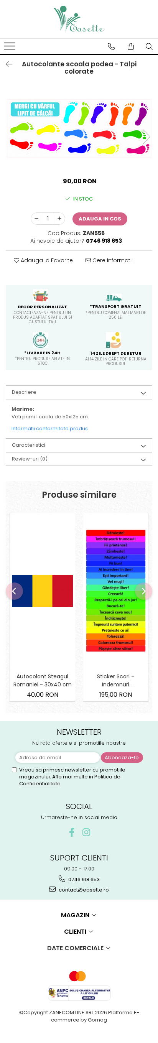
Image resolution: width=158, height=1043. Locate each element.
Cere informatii (112, 260)
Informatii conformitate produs (50, 428)
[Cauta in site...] (149, 46)
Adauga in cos (100, 218)
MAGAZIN (76, 915)
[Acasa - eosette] (79, 19)
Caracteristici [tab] (28, 445)
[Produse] (10, 48)
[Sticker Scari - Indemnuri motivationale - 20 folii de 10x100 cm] (115, 590)
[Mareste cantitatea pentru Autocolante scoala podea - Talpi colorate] (59, 218)
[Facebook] (72, 832)
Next (146, 137)
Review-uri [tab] (30, 458)
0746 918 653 (83, 879)
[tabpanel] (79, 129)
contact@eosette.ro (83, 889)
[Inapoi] (6, 64)
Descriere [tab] (24, 392)
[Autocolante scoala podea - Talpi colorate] (79, 129)
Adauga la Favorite (46, 260)
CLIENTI (76, 931)
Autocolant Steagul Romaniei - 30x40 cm (42, 680)
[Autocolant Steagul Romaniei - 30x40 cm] (42, 591)
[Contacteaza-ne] (111, 46)
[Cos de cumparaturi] (130, 46)
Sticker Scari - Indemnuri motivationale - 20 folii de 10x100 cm (115, 681)
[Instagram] (86, 832)
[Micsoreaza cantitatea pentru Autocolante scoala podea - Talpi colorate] (36, 218)
